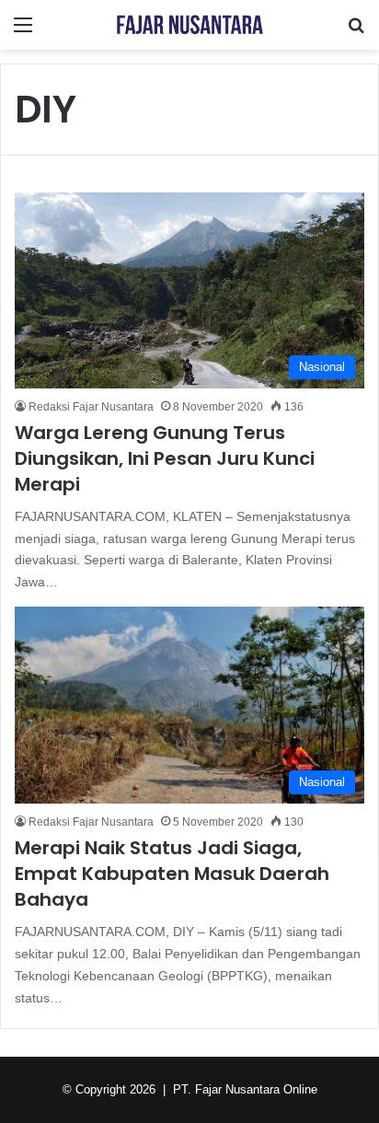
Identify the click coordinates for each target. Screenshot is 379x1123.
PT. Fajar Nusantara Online (245, 1089)
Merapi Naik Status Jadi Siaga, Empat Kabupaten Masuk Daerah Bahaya (172, 873)
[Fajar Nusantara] (189, 25)
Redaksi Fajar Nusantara (91, 406)
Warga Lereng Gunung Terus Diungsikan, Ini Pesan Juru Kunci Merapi (165, 458)
